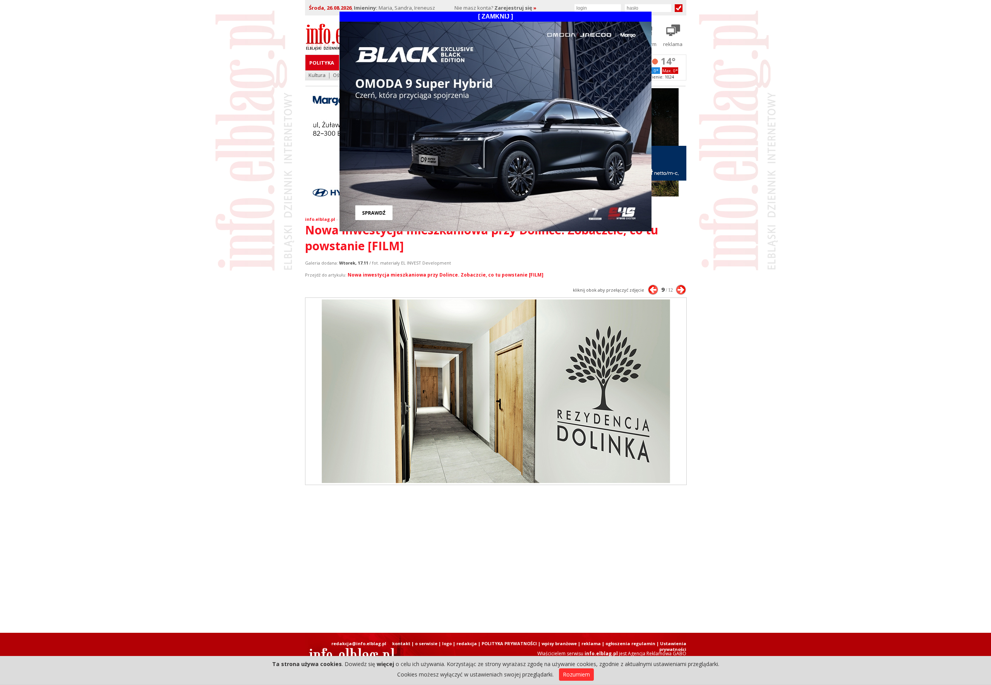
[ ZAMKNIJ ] (495, 16)
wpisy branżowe (559, 643)
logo (447, 643)
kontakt (401, 643)
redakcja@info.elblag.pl (358, 643)
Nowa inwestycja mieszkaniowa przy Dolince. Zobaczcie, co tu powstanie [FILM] (446, 275)
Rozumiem (576, 674)
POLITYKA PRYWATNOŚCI (509, 643)
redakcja (466, 643)
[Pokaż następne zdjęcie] (681, 290)
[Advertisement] (495, 559)
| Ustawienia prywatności (671, 646)
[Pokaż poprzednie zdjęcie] (653, 290)
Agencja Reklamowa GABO (657, 653)
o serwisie (426, 643)
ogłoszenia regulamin (630, 643)
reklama (591, 643)
